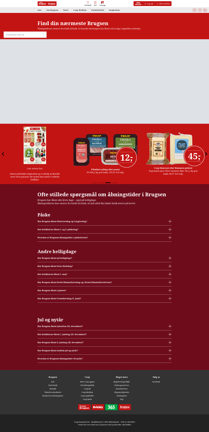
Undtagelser (122, 396)
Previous (5, 154)
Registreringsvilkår (122, 382)
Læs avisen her (35, 168)
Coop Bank (87, 399)
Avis (53, 382)
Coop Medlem (87, 392)
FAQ (121, 399)
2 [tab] (101, 182)
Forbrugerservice (121, 385)
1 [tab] (94, 182)
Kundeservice (122, 389)
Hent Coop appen (87, 382)
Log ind (150, 4)
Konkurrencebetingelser (52, 396)
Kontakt (53, 389)
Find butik (52, 385)
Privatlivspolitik (87, 385)
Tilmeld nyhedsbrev (52, 392)
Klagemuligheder (121, 392)
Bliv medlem (164, 4)
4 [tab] (114, 182)
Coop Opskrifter (87, 396)
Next (204, 154)
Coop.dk (87, 389)
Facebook (156, 382)
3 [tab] (108, 182)
